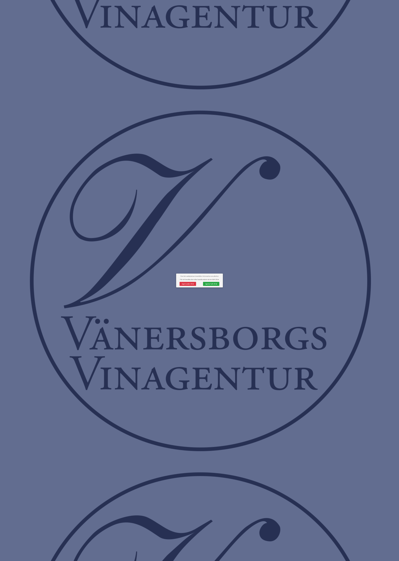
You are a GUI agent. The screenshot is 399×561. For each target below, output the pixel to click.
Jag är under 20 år (188, 284)
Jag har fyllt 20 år (211, 284)
